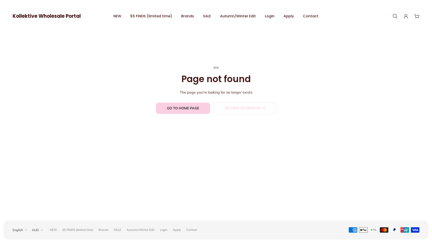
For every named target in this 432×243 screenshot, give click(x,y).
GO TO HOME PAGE (183, 108)
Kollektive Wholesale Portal (47, 16)
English (18, 230)
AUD (35, 230)
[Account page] (405, 16)
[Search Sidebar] (395, 16)
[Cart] (416, 16)
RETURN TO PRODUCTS (245, 108)
